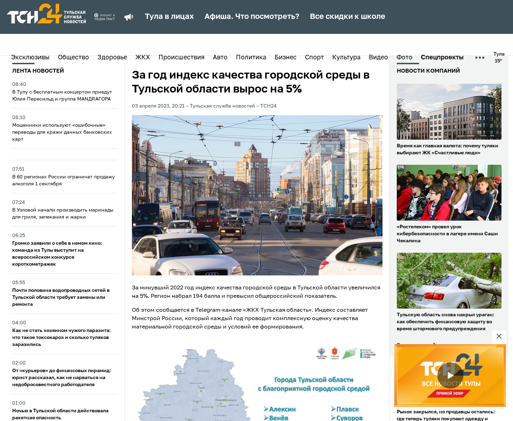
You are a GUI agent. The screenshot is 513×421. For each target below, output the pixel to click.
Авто (220, 57)
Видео (378, 57)
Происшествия (181, 57)
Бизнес (286, 57)
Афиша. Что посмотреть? (252, 17)
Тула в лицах (169, 17)
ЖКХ (142, 57)
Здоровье (112, 57)
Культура (346, 57)
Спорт (314, 57)
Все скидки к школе (347, 17)
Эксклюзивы (30, 57)
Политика (251, 57)
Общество (73, 57)
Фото (404, 57)
